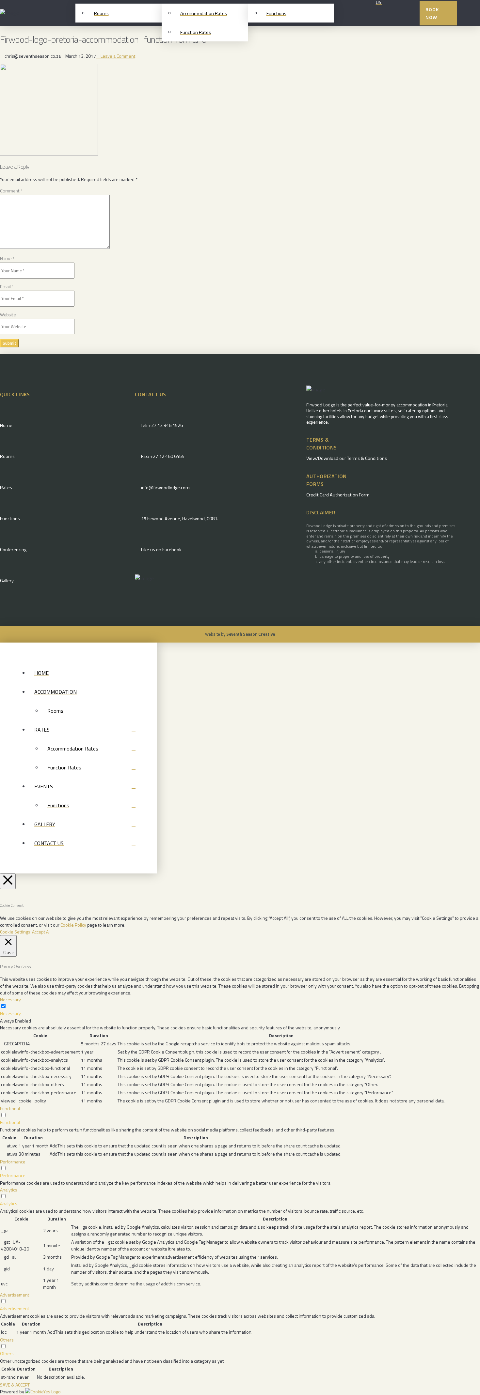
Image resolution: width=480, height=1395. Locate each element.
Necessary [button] (10, 999)
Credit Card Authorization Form (338, 494)
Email (7, 286)
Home (6, 425)
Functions (10, 518)
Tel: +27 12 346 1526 (162, 425)
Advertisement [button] (14, 1294)
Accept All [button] (41, 931)
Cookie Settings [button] (15, 931)
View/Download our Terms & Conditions (346, 458)
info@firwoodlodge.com (165, 487)
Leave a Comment (117, 56)
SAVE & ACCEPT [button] (15, 1384)
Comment (11, 190)
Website (8, 314)
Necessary (10, 1013)
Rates (6, 487)
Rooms (7, 456)
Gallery (7, 580)
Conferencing (13, 549)
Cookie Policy (73, 924)
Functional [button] (10, 1108)
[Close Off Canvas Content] (8, 881)
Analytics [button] (8, 1189)
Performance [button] (12, 1161)
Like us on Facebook (161, 549)
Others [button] (7, 1339)
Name (7, 258)
